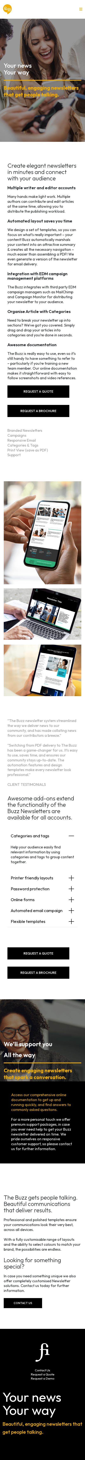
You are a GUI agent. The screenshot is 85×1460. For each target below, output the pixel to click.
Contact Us (23, 1303)
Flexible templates (28, 921)
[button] (81, 9)
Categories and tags (30, 835)
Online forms (23, 899)
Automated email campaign (37, 910)
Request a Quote (42, 1374)
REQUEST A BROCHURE (38, 411)
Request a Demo (42, 1378)
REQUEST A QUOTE (38, 391)
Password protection (30, 888)
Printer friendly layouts (32, 877)
